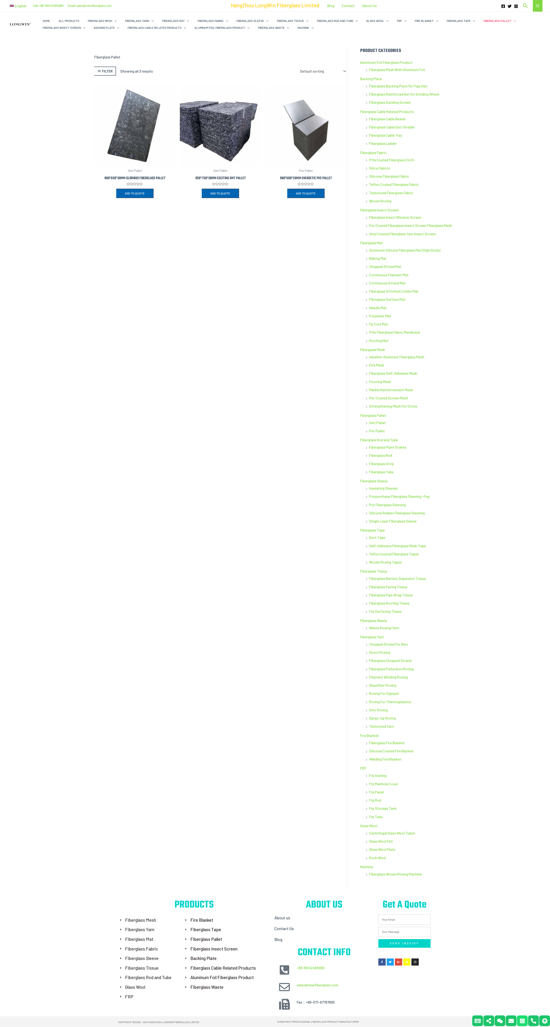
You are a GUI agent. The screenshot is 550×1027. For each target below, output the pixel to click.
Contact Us (284, 928)
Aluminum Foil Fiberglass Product (386, 62)
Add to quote (135, 193)
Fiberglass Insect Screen (379, 210)
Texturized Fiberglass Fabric (391, 193)
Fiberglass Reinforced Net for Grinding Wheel (404, 94)
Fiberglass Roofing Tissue (389, 603)
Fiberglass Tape (372, 530)
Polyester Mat (380, 316)
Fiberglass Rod (380, 455)
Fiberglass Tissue (373, 571)
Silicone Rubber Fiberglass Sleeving (397, 513)
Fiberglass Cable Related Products (387, 111)
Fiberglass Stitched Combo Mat (394, 291)
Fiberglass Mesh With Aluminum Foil (397, 69)
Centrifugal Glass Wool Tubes (392, 833)
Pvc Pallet (377, 431)
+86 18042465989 (310, 968)
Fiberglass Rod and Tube (379, 440)
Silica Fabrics (379, 168)
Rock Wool (377, 858)
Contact (348, 5)
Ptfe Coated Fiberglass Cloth (391, 160)
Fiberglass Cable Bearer (387, 119)
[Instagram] (516, 6)
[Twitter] (510, 6)
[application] (114, 21)
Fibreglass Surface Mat (387, 299)
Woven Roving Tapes (385, 562)
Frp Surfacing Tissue (385, 611)
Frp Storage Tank (383, 808)
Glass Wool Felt (381, 841)
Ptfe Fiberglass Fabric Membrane (394, 332)
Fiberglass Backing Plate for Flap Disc (398, 86)
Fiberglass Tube (381, 472)
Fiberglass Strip (381, 464)
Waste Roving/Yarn (384, 628)
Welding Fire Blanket (385, 759)
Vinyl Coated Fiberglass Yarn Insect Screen (402, 234)
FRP (363, 768)
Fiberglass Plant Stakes (387, 447)
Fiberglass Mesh (372, 349)
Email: (72, 6)
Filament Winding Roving (388, 677)
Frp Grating (378, 775)
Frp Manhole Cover (383, 784)
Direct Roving (379, 652)
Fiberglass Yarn (372, 637)
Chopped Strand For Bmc (388, 644)
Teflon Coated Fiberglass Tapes (394, 554)
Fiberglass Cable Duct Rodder (392, 127)
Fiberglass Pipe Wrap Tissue (391, 595)
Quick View (135, 162)
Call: (36, 6)
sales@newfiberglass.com (94, 6)
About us (282, 917)
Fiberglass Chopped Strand (390, 660)
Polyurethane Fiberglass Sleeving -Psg (399, 496)
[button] (18, 6)
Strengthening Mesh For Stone (393, 406)
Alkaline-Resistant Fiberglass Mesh (396, 357)
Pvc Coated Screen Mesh (388, 398)
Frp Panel (376, 792)
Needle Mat (378, 308)
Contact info (324, 952)
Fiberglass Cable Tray (385, 135)
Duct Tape (377, 537)
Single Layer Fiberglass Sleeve (393, 521)
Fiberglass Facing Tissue (388, 587)
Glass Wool (368, 826)
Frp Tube (376, 817)
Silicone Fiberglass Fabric (389, 176)
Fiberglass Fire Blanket (387, 743)
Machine (366, 867)
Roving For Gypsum (384, 693)
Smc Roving (378, 710)
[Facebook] (503, 6)
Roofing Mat (378, 340)
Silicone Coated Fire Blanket (391, 751)
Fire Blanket (369, 735)
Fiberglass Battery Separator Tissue (397, 578)
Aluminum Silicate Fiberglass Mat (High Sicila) (404, 250)
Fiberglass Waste (373, 620)
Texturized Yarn (381, 726)
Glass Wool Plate (382, 849)
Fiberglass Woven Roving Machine (395, 874)
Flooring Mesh (380, 381)
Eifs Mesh (376, 365)
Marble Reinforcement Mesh (391, 390)
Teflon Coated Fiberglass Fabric (394, 184)
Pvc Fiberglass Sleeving (387, 505)
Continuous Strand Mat (387, 283)
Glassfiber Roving (382, 685)
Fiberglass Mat (371, 243)
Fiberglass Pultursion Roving (391, 669)
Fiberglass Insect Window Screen (395, 217)
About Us (369, 5)
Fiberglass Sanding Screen (390, 102)
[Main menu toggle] (538, 6)
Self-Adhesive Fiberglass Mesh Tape (397, 546)
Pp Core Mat (378, 324)
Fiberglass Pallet (373, 415)
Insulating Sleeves (383, 488)
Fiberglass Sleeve (374, 481)
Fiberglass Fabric (373, 152)
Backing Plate (371, 78)
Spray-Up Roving (382, 718)
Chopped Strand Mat (385, 266)
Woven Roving (380, 201)
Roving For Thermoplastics (390, 702)
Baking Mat (378, 258)
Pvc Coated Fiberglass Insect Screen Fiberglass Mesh (410, 225)
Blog (330, 5)
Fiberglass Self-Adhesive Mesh (393, 373)
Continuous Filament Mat (389, 275)
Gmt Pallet (377, 422)
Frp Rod (375, 800)
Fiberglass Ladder (383, 143)
